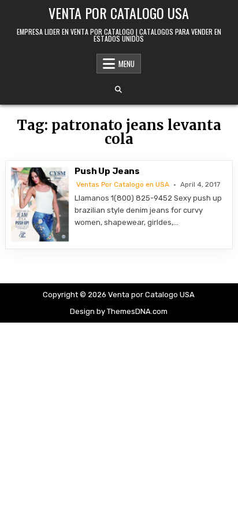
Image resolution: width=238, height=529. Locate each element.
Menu (126, 63)
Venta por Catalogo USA (119, 12)
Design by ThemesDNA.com (119, 311)
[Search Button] (118, 89)
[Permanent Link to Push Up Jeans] (40, 204)
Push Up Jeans (107, 171)
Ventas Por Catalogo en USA (122, 184)
